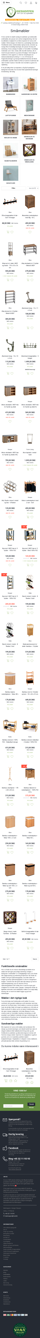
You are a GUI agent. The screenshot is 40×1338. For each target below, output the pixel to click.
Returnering (6, 1235)
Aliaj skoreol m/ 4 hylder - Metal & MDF (10, 312)
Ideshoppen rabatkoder (9, 1253)
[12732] (8, 612)
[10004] (28, 804)
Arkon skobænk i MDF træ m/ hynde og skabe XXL (10, 454)
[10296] (8, 232)
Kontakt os (6, 1237)
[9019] (28, 660)
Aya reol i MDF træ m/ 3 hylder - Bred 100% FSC (30, 549)
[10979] (8, 948)
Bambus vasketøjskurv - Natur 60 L (30, 837)
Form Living (30, 449)
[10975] (28, 280)
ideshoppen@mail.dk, (28, 1128)
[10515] (8, 280)
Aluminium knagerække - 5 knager (30, 357)
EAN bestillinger (7, 1247)
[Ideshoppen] (20, 12)
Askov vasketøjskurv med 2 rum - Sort (30, 501)
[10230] (8, 756)
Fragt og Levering (8, 1231)
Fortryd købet (7, 1239)
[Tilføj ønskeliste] (12, 232)
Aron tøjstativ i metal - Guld (30, 454)
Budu (10, 737)
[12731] (28, 565)
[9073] (28, 948)
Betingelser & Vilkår (8, 1233)
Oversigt (5, 1259)
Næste (35, 959)
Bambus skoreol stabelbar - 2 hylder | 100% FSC (30, 741)
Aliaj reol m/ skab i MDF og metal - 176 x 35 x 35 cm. (10, 266)
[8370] (28, 328)
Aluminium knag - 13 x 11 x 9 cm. (30, 309)
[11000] (28, 756)
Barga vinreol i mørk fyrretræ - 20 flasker (10, 933)
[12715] (8, 900)
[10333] (8, 708)
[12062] (8, 660)
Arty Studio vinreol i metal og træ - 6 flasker (10, 501)
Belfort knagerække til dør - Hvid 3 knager (30, 933)
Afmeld (31, 1107)
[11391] (28, 708)
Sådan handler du (8, 1243)
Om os (5, 1229)
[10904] (8, 328)
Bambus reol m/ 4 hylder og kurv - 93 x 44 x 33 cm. (30, 693)
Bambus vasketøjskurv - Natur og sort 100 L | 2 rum (10, 886)
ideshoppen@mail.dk (11, 1216)
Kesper (10, 401)
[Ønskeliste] (26, 2)
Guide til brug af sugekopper (11, 1251)
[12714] (28, 900)
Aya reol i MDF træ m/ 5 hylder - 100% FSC (10, 597)
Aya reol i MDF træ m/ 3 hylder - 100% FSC (10, 549)
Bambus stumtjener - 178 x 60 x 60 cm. (10, 789)
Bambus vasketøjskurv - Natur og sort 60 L (30, 885)
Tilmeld (31, 1104)
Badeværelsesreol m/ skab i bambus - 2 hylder (30, 645)
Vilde (30, 593)
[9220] (28, 852)
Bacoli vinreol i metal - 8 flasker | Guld (30, 597)
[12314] (28, 612)
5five (10, 212)
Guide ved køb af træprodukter (11, 1249)
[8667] (8, 373)
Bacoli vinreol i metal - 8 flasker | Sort (10, 645)
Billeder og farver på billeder (11, 1245)
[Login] (31, 2)
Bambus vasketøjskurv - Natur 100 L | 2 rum (10, 837)
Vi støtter (6, 1257)
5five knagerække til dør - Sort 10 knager (10, 216)
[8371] (28, 373)
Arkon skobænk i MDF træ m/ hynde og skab (10, 406)
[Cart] (36, 2)
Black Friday (6, 1255)
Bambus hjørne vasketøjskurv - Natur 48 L (10, 693)
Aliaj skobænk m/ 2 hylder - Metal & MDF (30, 264)
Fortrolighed (6, 1241)
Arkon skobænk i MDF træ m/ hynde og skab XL (30, 406)
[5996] (28, 469)
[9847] (8, 804)
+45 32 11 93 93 (9, 1213)
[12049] (28, 517)
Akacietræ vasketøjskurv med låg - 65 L (30, 216)
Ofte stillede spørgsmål (15, 1169)
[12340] (8, 852)
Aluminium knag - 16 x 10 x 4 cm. (10, 357)
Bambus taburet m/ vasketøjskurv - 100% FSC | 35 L (30, 790)
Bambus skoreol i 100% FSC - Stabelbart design (10, 741)
